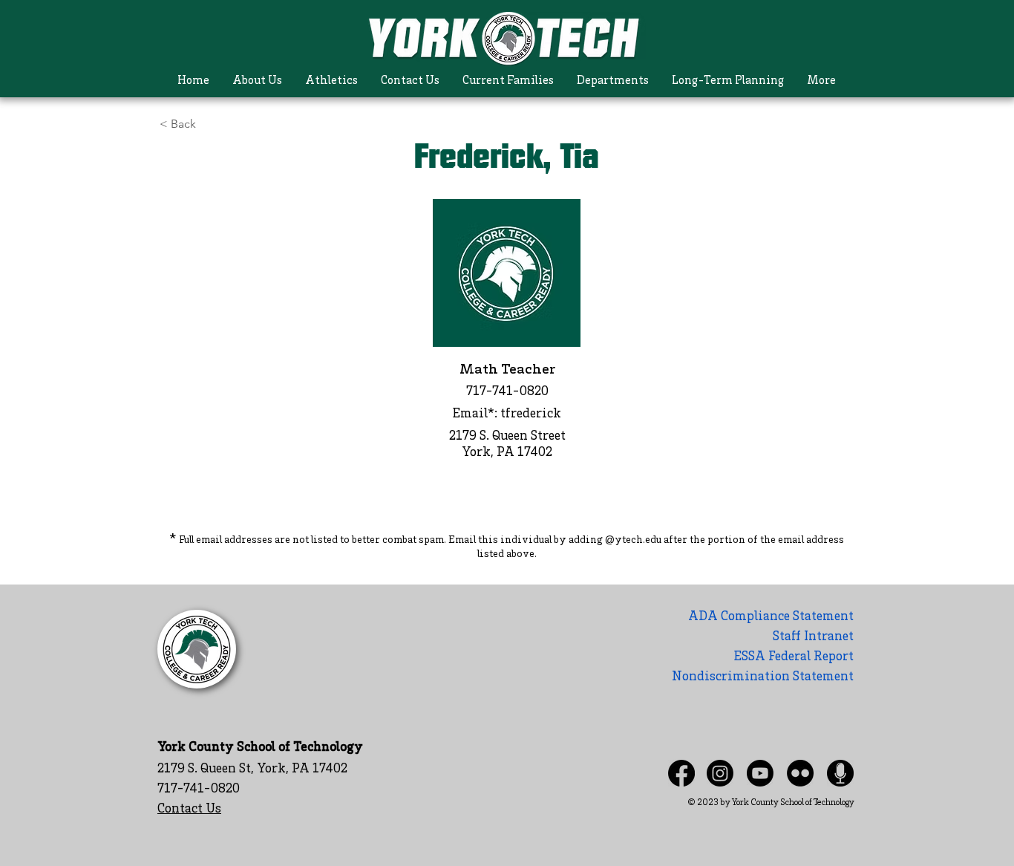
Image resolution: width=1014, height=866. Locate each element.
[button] (257, 81)
